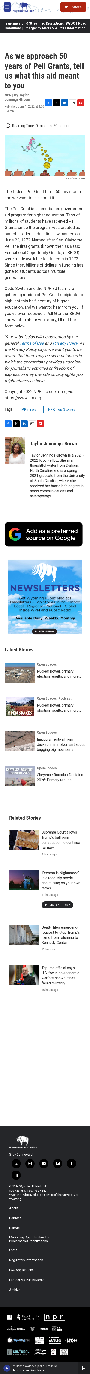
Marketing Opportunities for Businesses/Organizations (29, 1239)
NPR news (28, 409)
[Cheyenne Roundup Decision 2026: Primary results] (20, 776)
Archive (14, 1290)
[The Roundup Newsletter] (45, 596)
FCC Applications (21, 1270)
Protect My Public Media (26, 1280)
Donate (75, 7)
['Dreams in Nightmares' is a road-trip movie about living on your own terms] (24, 880)
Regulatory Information (26, 1260)
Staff (13, 1250)
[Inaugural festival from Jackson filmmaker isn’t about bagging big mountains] (20, 741)
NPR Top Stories (61, 409)
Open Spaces (47, 664)
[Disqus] (45, 1064)
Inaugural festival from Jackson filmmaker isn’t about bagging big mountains (61, 744)
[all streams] (84, 1368)
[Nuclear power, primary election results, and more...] (20, 673)
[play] (7, 1368)
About (13, 1208)
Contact (15, 1218)
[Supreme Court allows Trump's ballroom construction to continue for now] (24, 840)
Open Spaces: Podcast (54, 698)
